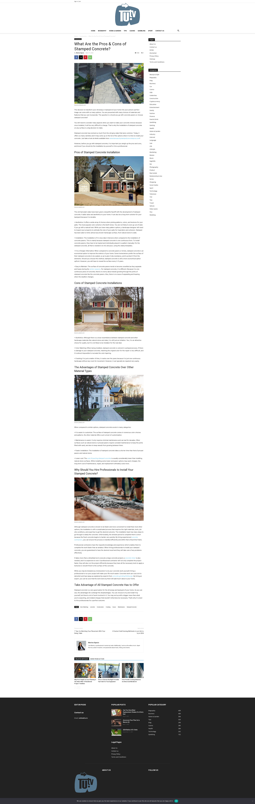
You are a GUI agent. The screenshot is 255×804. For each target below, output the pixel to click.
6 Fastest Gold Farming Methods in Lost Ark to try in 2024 (128, 632)
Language (153, 140)
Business (153, 83)
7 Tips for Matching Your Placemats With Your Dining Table (89, 632)
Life (151, 146)
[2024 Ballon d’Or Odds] (116, 732)
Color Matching (84, 607)
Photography (154, 167)
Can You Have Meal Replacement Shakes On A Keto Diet (133, 712)
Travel (152, 203)
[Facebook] (76, 57)
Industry (152, 134)
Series (152, 179)
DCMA (152, 50)
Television (153, 194)
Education (153, 104)
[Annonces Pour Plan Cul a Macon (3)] (116, 722)
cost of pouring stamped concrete (99, 458)
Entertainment (154, 107)
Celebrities (153, 95)
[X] (81, 57)
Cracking (108, 607)
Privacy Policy (154, 56)
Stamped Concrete (131, 607)
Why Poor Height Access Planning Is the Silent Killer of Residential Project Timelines (85, 681)
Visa (151, 212)
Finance (152, 116)
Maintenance (121, 607)
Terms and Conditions (157, 62)
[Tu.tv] (127, 15)
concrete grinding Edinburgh (122, 576)
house (114, 607)
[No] (253, 801)
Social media (154, 185)
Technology (153, 191)
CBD (151, 92)
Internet (152, 137)
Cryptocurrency (155, 101)
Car (151, 86)
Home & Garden (115, 31)
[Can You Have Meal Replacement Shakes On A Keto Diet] (116, 712)
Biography (102, 31)
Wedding (153, 215)
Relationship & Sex (156, 176)
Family (152, 110)
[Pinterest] (85, 57)
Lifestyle (152, 149)
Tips (125, 31)
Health (152, 128)
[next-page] (78, 687)
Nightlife (152, 161)
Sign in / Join (77, 1)
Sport (150, 31)
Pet (151, 164)
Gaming (152, 125)
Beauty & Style (154, 74)
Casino (132, 31)
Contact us (159, 31)
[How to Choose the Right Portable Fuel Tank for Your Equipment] (109, 670)
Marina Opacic (80, 53)
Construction (83, 36)
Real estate (153, 173)
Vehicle (152, 206)
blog (151, 80)
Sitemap (152, 59)
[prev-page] (75, 687)
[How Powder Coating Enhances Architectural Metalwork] (133, 670)
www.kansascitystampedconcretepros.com (124, 138)
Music (152, 158)
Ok (176, 801)
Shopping (153, 182)
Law (151, 143)
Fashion (152, 113)
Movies (152, 155)
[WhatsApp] (90, 57)
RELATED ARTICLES (82, 659)
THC (151, 197)
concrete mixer (130, 558)
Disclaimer (153, 53)
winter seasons (95, 269)
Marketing (153, 152)
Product (152, 170)
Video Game (154, 209)
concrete (92, 607)
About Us (153, 44)
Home (93, 31)
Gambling (141, 31)
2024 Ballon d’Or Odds (130, 730)
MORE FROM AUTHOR (97, 659)
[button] (178, 31)
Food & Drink (154, 119)
